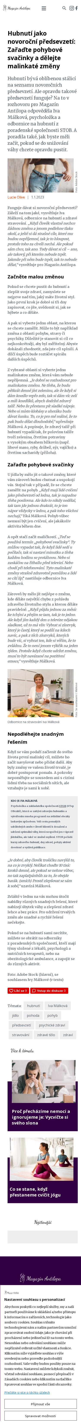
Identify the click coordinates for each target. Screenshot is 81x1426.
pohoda (33, 1015)
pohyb (52, 1015)
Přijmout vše (40, 1404)
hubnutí (33, 1005)
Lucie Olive (16, 197)
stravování (20, 1034)
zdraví (68, 1034)
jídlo (15, 1015)
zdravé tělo (46, 1034)
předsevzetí (21, 1025)
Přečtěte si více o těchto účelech (27, 1392)
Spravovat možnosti (40, 1416)
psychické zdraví (52, 1025)
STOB (62, 805)
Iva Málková (57, 1005)
